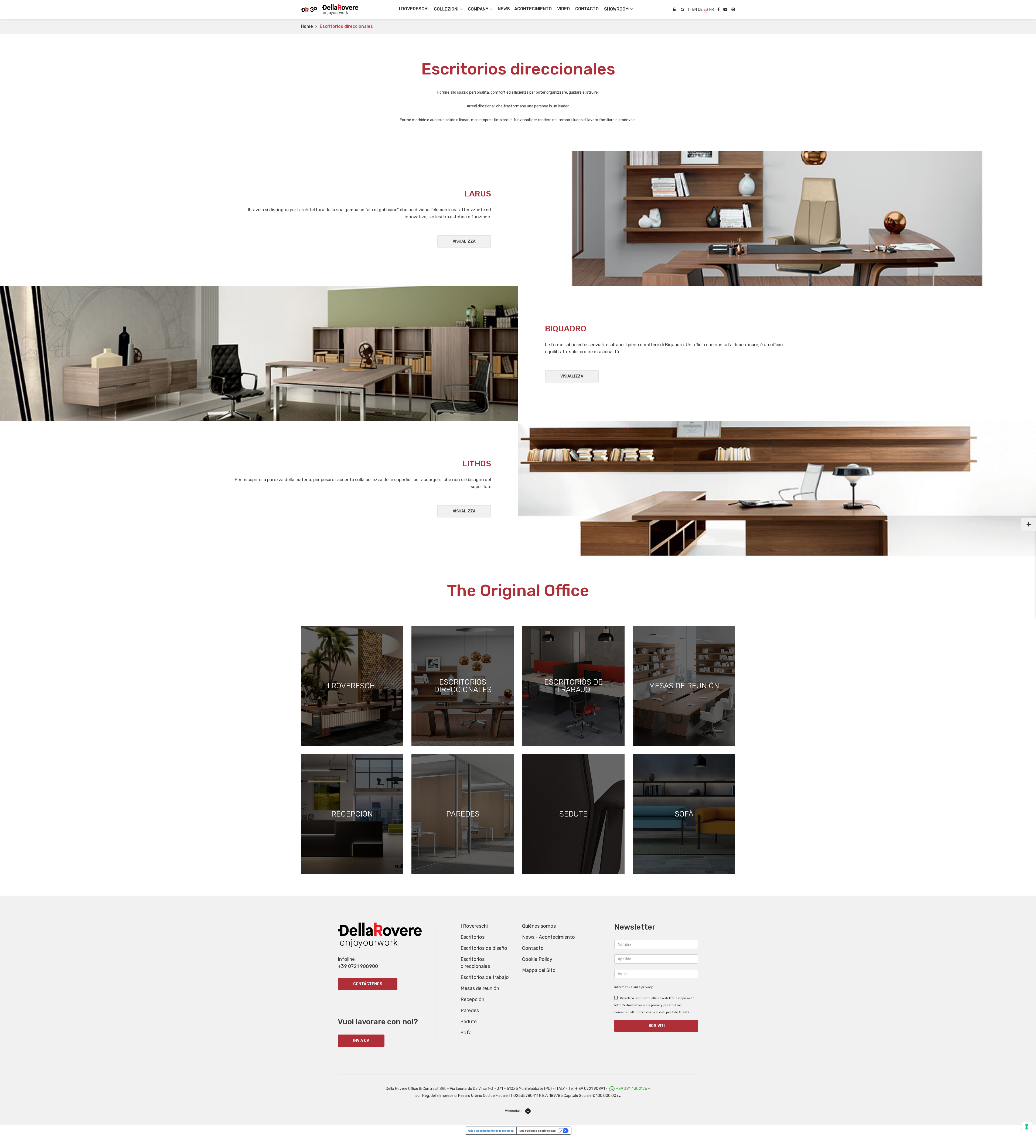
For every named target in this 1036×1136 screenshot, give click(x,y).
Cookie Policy (537, 959)
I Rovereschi (413, 8)
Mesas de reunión (480, 988)
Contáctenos (367, 984)
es (706, 9)
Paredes (470, 1010)
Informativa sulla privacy (633, 987)
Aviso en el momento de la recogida (491, 1130)
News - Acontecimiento (548, 937)
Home (307, 26)
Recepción (472, 999)
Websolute (514, 1111)
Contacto (533, 948)
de (700, 9)
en (694, 9)
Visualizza (464, 241)
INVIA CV (361, 1040)
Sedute (469, 1022)
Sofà (466, 1033)
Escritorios (473, 937)
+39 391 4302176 (631, 1088)
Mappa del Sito (539, 970)
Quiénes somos (539, 926)
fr (711, 9)
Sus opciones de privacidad (537, 1130)
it (689, 9)
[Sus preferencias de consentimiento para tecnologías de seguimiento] (1026, 1126)
